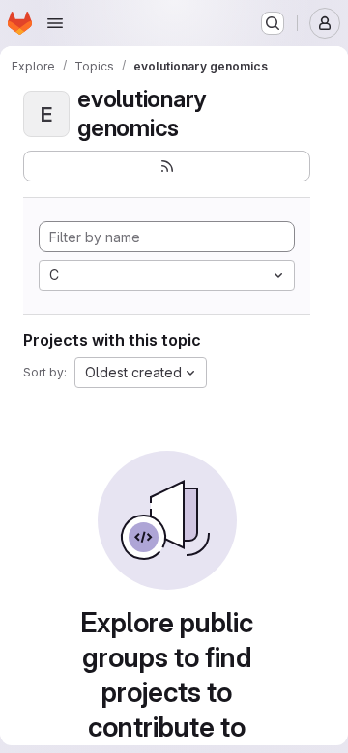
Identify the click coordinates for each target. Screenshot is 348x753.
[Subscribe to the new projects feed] (166, 166)
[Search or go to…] (272, 23)
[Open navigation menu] (55, 23)
